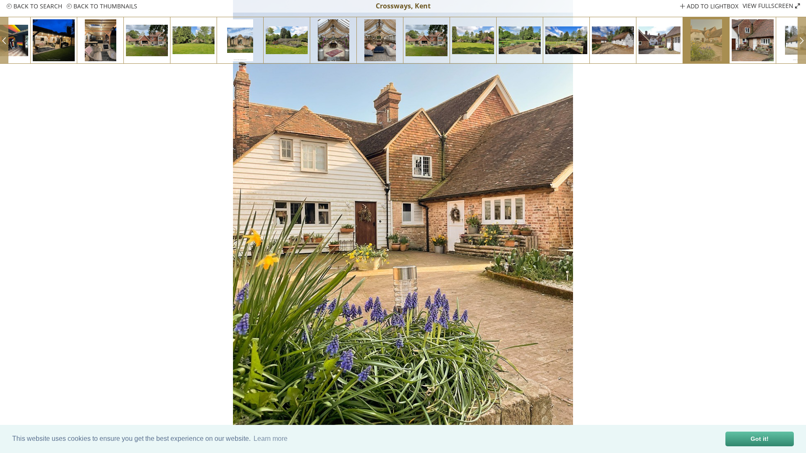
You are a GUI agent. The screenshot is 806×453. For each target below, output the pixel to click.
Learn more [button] (271, 438)
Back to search (37, 6)
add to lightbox (711, 6)
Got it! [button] (760, 438)
